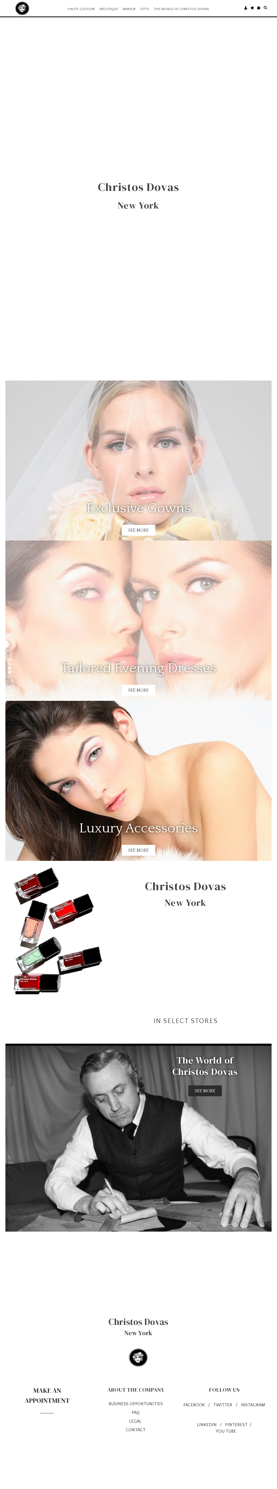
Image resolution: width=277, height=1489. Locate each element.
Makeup (129, 9)
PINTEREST (237, 1424)
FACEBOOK (194, 1404)
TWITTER (223, 1404)
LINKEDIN (207, 1424)
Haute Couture (81, 9)
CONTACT (136, 1429)
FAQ (136, 1412)
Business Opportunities (136, 1403)
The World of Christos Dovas (181, 9)
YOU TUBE (226, 1431)
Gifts (144, 9)
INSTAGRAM (253, 1404)
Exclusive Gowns (138, 508)
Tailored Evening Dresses (138, 668)
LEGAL (136, 1421)
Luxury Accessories (138, 828)
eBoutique (109, 9)
